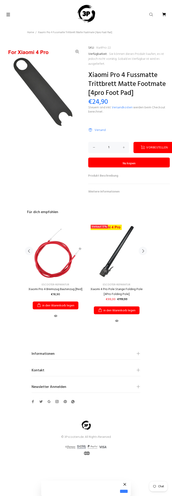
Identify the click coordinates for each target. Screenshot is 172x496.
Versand (100, 130)
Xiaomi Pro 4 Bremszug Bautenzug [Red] (55, 289)
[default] (124, 491)
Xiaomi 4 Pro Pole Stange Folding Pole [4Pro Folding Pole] (116, 292)
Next (143, 251)
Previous (29, 251)
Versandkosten (122, 107)
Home (30, 32)
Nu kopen (129, 163)
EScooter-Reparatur (55, 284)
